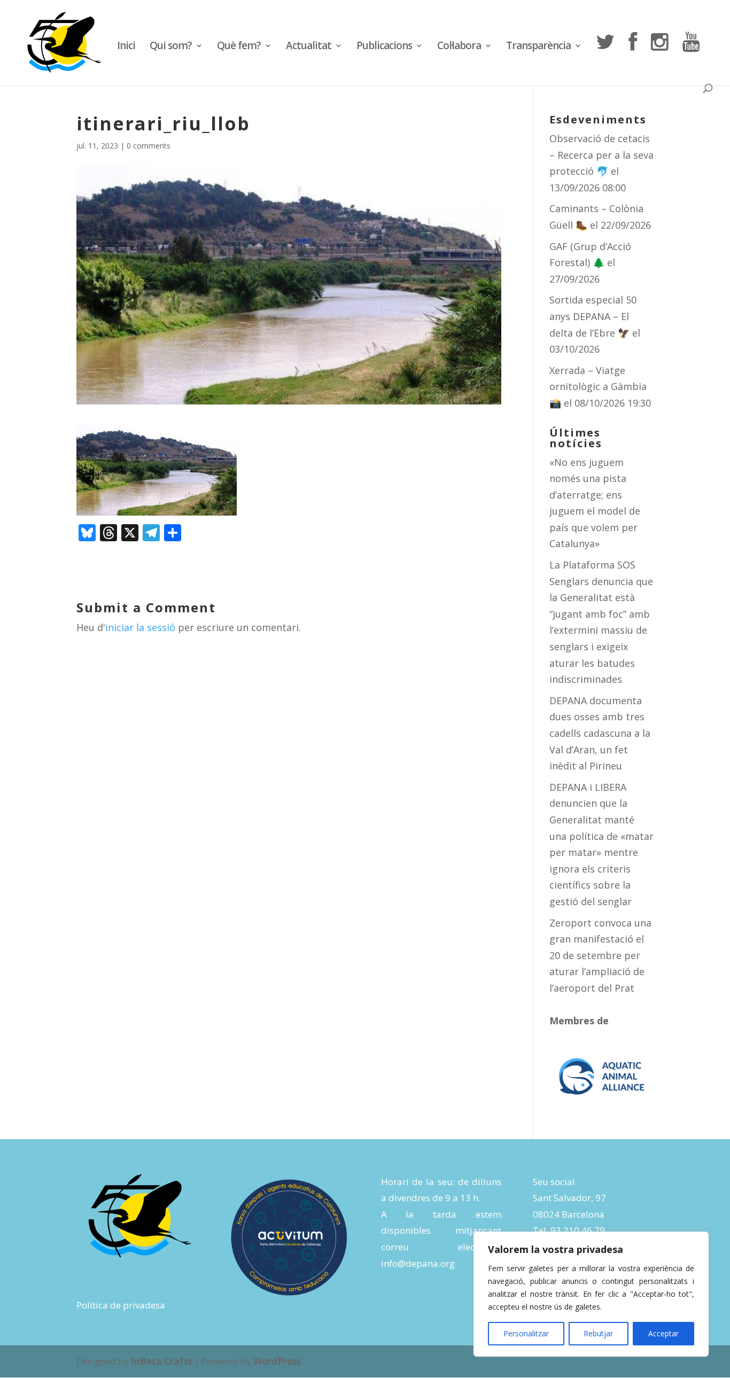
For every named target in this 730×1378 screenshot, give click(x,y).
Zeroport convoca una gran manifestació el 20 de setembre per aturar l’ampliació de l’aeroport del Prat (600, 955)
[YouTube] (691, 58)
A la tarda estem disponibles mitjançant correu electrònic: (441, 1230)
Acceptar (663, 1333)
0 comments (148, 146)
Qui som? (171, 47)
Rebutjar (598, 1333)
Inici (126, 47)
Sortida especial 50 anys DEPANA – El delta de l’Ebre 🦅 (592, 316)
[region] (591, 1294)
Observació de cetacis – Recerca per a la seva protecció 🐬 (601, 154)
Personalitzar (526, 1333)
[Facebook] (632, 58)
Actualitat (308, 47)
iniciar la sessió (140, 627)
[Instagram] (659, 58)
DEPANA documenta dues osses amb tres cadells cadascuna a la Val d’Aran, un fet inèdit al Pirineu (599, 733)
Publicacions (384, 47)
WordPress (277, 1361)
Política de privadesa (120, 1305)
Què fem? (239, 47)
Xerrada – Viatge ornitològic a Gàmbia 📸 (598, 386)
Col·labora (459, 47)
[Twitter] (605, 58)
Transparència (538, 47)
